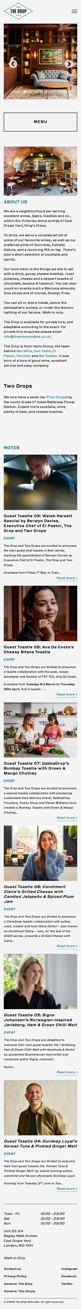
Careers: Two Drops (19, 1291)
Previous (10, 61)
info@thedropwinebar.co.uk (27, 336)
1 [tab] (14, 92)
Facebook (68, 1276)
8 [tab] (53, 92)
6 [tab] (42, 92)
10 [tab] (64, 92)
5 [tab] (36, 92)
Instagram (69, 1269)
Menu (40, 122)
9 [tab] (59, 92)
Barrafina (24, 351)
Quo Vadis (42, 351)
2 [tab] (19, 92)
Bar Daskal (48, 356)
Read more (66, 578)
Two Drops (57, 397)
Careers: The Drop (18, 1284)
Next (66, 61)
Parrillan (24, 356)
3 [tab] (25, 92)
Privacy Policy (15, 1276)
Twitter (66, 1284)
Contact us (12, 1269)
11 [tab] (70, 92)
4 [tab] (31, 92)
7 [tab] (48, 92)
